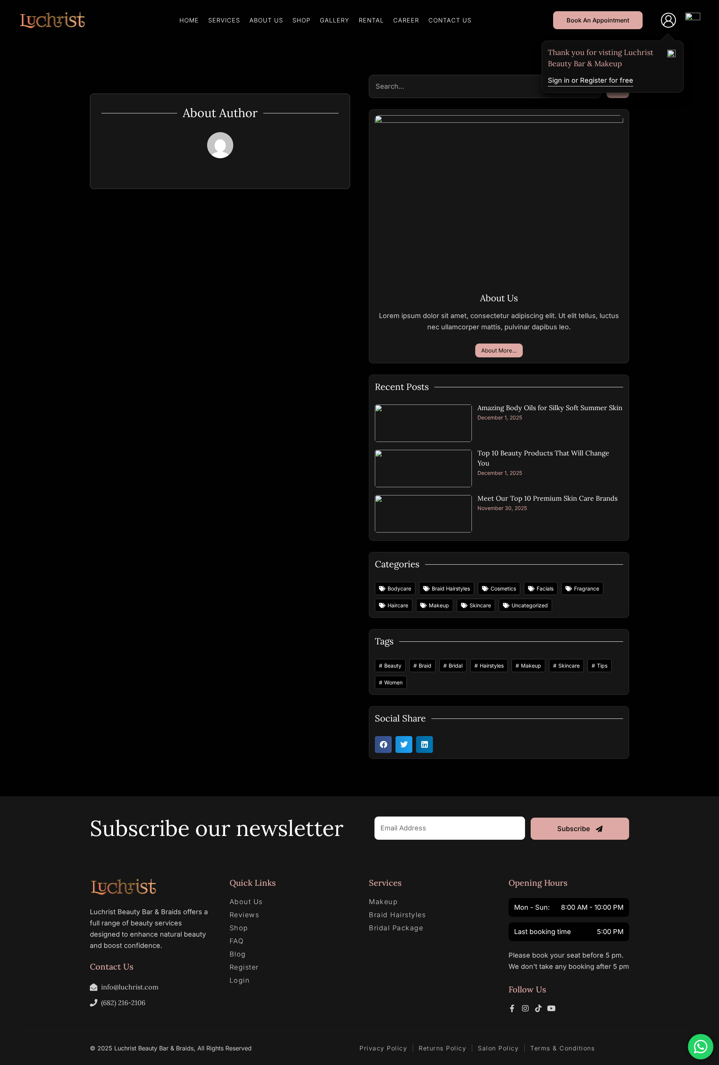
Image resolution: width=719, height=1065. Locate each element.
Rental (371, 20)
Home (189, 20)
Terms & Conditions (562, 1048)
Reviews (245, 915)
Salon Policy (498, 1048)
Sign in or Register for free (590, 80)
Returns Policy (442, 1048)
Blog (238, 954)
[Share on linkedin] (424, 744)
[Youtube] (551, 1008)
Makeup (383, 902)
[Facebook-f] (512, 1008)
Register (244, 967)
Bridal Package (396, 928)
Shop (301, 20)
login (240, 980)
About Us (266, 20)
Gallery (334, 20)
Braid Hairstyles (397, 915)
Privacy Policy (383, 1048)
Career (406, 20)
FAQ (237, 941)
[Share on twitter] (403, 744)
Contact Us (449, 20)
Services (224, 20)
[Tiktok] (538, 1008)
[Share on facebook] (383, 744)
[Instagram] (525, 1008)
